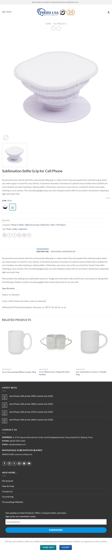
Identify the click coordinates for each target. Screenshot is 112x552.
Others (53, 225)
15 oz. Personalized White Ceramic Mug (19, 372)
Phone (8, 229)
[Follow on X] (14, 463)
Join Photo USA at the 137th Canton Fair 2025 (31, 411)
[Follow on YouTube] (29, 463)
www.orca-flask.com (23, 454)
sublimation (22, 229)
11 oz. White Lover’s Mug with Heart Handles (54, 373)
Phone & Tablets (17, 225)
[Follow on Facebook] (4, 463)
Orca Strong (7, 496)
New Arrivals (8, 486)
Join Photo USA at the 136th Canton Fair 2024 (31, 419)
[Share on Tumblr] (29, 235)
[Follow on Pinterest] (24, 463)
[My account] (108, 12)
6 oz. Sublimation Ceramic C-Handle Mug (91, 373)
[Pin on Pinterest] (24, 235)
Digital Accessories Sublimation (37, 225)
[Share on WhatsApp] (4, 235)
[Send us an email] (19, 463)
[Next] (110, 353)
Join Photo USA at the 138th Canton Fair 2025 (31, 404)
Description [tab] (43, 251)
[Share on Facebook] (9, 235)
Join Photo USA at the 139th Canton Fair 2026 (31, 396)
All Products (60, 24)
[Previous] (2, 353)
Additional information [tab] (63, 251)
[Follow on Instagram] (9, 463)
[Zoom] (5, 137)
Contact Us (7, 491)
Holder (14, 229)
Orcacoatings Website (12, 502)
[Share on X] (14, 235)
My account (7, 480)
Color (4, 201)
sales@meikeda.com (17, 444)
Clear (107, 198)
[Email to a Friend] (19, 235)
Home (48, 24)
